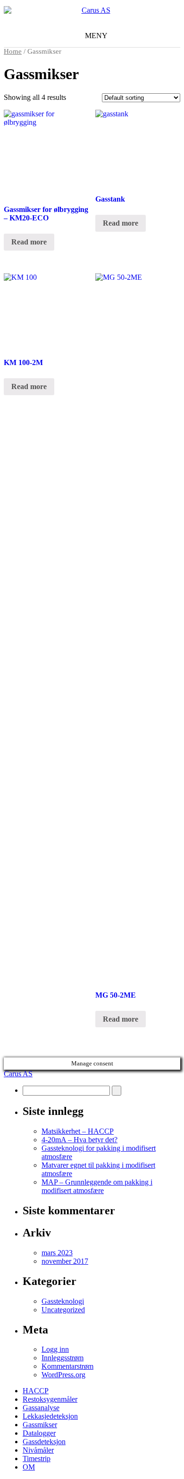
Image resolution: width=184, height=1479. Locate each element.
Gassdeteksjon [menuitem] (44, 1442)
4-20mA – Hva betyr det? (79, 1140)
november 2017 (65, 1261)
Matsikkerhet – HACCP (78, 1131)
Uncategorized (63, 1310)
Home (13, 51)
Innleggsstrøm (63, 1358)
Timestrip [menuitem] (36, 1459)
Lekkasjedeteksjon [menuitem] (50, 1416)
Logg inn (55, 1349)
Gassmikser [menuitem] (40, 1425)
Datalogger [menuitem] (39, 1433)
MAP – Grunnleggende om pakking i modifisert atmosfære (97, 1186)
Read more (29, 242)
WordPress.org (63, 1375)
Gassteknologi (63, 1301)
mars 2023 (57, 1253)
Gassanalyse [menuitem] (41, 1408)
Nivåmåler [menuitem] (38, 1450)
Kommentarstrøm (67, 1366)
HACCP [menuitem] (36, 1391)
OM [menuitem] (29, 1467)
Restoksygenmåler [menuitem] (50, 1399)
